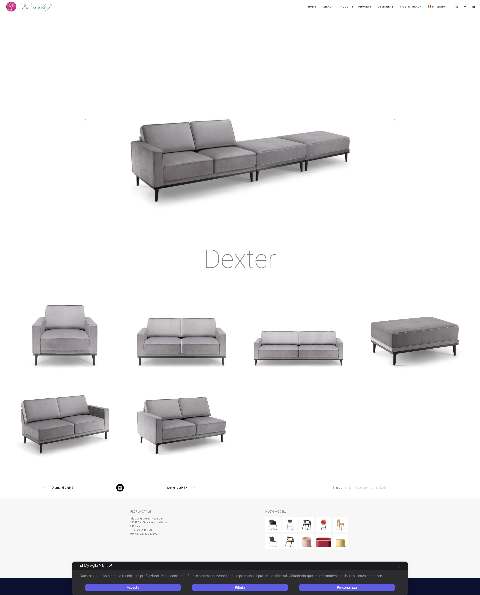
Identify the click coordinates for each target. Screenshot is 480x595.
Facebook (361, 487)
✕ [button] (399, 567)
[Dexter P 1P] (65, 332)
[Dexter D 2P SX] (181, 421)
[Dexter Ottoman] (414, 332)
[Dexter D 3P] (298, 332)
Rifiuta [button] (240, 587)
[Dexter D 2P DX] (65, 421)
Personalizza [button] (347, 587)
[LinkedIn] (471, 6)
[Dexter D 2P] (181, 332)
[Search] (454, 6)
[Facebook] (462, 6)
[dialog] (240, 578)
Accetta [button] (133, 587)
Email (348, 487)
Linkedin (381, 487)
